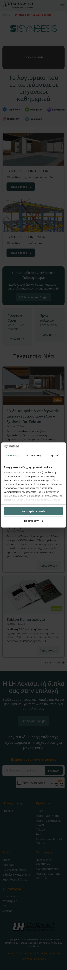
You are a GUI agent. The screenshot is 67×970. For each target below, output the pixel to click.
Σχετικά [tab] (55, 455)
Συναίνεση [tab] (12, 455)
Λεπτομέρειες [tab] (33, 455)
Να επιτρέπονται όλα (34, 511)
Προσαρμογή (31, 520)
